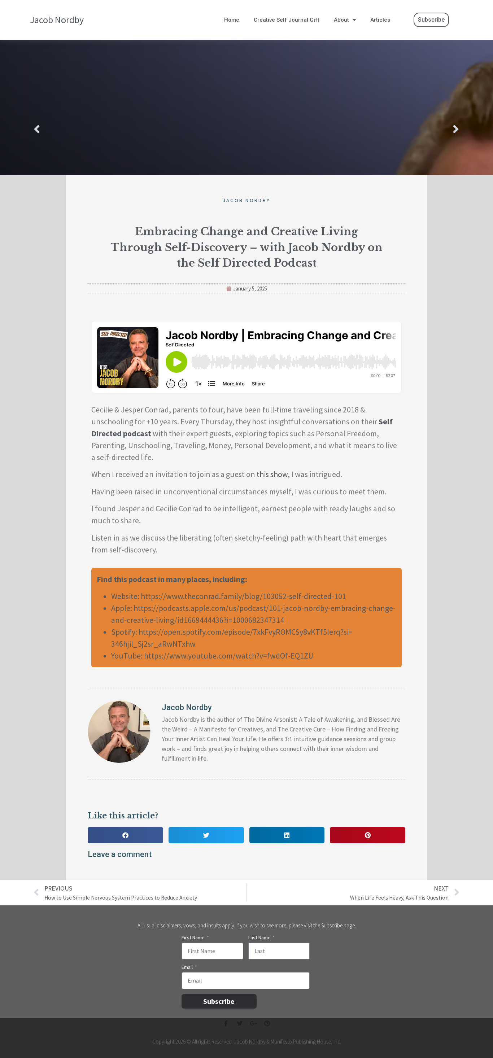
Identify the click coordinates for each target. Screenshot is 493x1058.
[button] (125, 835)
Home (231, 20)
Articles (380, 20)
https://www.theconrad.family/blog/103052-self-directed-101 (243, 596)
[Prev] (140, 129)
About (341, 20)
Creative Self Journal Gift (286, 20)
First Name (194, 938)
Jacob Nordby (57, 20)
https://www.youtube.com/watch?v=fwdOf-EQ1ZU (228, 656)
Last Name (260, 938)
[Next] (353, 129)
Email (188, 967)
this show (272, 474)
